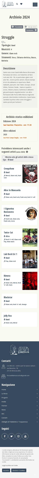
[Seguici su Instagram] (18, 436)
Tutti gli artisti (32, 27)
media (4, 402)
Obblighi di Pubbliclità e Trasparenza (15, 422)
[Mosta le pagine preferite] (21, 4)
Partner (4, 406)
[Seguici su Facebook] (5, 436)
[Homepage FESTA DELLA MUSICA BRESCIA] (8, 4)
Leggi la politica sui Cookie (10, 465)
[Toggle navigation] (35, 5)
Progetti (5, 398)
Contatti (4, 418)
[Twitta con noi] (11, 436)
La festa (4, 393)
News (4, 410)
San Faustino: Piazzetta (17, 125)
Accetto (6, 470)
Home (4, 389)
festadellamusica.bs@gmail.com (18, 375)
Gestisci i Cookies (18, 470)
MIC (3, 414)
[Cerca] (17, 4)
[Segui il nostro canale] (25, 436)
